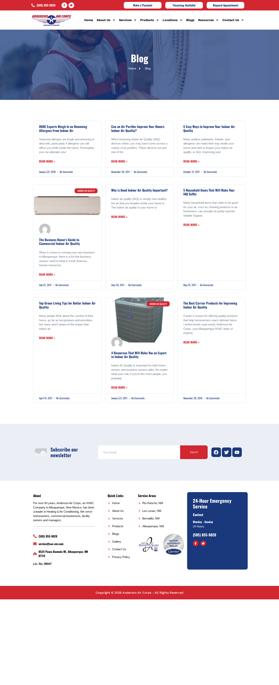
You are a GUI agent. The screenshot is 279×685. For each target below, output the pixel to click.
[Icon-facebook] (196, 543)
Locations (170, 20)
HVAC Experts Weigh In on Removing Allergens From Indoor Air (63, 128)
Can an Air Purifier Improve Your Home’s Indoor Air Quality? (137, 128)
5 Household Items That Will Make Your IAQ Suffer (209, 192)
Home (88, 20)
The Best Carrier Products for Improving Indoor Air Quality (210, 305)
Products (147, 20)
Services (125, 20)
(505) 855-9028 (204, 534)
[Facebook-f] (64, 5)
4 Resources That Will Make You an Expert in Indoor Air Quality (138, 354)
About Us (103, 20)
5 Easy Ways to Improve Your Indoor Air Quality (209, 128)
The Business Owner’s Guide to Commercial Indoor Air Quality (59, 241)
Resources (206, 20)
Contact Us (230, 20)
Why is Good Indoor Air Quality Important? (139, 190)
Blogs (190, 20)
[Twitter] (71, 5)
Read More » (47, 161)
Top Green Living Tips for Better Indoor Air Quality (67, 305)
